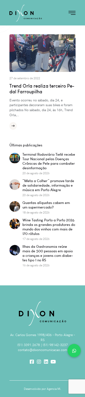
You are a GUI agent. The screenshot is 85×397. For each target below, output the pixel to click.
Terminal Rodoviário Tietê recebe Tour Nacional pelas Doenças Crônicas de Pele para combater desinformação (48, 161)
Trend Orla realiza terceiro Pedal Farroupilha (41, 88)
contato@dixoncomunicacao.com (42, 349)
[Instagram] (39, 361)
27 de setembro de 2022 (24, 78)
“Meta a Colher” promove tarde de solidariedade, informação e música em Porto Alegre (48, 185)
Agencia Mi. (54, 389)
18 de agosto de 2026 (36, 212)
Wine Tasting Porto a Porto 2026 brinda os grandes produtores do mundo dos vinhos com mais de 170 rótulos (48, 227)
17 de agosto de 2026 (36, 239)
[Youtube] (53, 361)
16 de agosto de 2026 (36, 265)
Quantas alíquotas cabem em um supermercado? (46, 204)
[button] (74, 350)
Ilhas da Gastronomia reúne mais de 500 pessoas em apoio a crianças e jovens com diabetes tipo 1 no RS (47, 253)
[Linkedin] (46, 361)
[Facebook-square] (32, 361)
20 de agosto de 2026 (36, 173)
